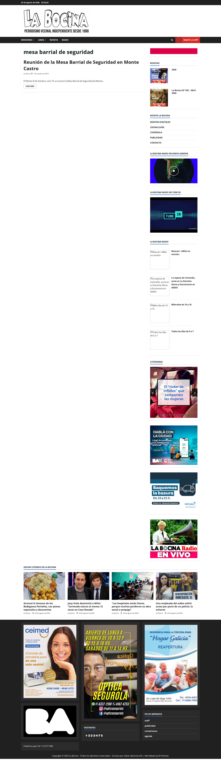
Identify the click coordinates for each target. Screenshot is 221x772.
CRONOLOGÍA (157, 127)
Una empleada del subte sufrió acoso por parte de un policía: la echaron (174, 606)
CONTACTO (155, 142)
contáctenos (151, 731)
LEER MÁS (31, 86)
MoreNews (150, 755)
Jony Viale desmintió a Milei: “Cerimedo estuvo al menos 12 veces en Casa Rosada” (85, 606)
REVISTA (54, 40)
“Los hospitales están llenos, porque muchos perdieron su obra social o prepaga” (131, 606)
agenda (148, 736)
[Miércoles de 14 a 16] (159, 313)
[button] (158, 415)
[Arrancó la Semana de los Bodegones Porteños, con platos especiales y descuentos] (44, 586)
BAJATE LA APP (190, 40)
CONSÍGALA (156, 132)
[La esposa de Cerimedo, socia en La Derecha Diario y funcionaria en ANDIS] (159, 286)
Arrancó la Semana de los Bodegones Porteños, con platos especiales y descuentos (42, 606)
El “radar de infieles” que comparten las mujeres (174, 392)
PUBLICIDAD (156, 137)
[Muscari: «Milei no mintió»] (159, 259)
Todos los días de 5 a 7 (182, 331)
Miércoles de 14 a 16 (181, 304)
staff (147, 720)
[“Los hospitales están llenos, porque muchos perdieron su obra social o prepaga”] (132, 586)
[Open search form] (172, 40)
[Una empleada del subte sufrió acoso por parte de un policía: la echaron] (176, 586)
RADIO (65, 40)
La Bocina (27, 74)
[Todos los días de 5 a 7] (159, 339)
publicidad (150, 725)
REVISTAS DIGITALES (160, 122)
